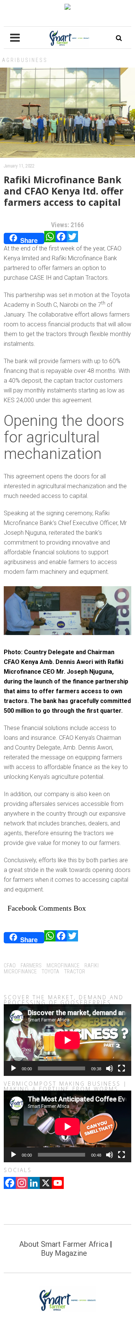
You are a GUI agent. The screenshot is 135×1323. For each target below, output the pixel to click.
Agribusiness (25, 60)
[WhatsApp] (50, 238)
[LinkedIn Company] (34, 1183)
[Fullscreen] (121, 1068)
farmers (31, 965)
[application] (67, 1040)
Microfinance (63, 965)
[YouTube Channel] (58, 1183)
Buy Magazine (64, 1253)
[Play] (13, 1068)
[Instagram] (22, 1183)
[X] (46, 1183)
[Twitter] (72, 238)
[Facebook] (61, 238)
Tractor (74, 971)
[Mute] (109, 1068)
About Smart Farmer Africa (63, 1244)
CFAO (10, 965)
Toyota (50, 971)
